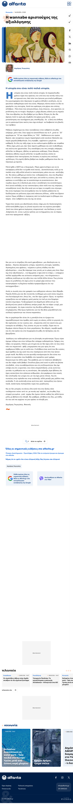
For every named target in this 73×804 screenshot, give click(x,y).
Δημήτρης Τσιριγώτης (14, 466)
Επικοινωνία (6, 789)
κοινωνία (10, 725)
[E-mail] (70, 62)
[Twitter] (70, 37)
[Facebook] (70, 30)
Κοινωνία (9, 12)
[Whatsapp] (70, 56)
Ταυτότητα (22, 789)
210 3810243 (62, 789)
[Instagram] (62, 777)
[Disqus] (36, 516)
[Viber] (70, 50)
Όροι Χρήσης (6, 786)
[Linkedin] (70, 43)
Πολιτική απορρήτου (25, 786)
